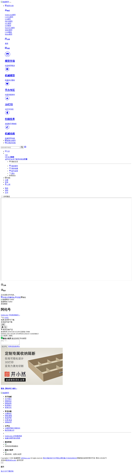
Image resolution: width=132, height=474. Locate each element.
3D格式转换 (11, 143)
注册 (6, 180)
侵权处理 (8, 422)
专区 (8, 48)
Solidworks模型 (10, 15)
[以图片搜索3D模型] (25, 147)
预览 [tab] (6, 188)
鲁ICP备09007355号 (50, 458)
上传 (8, 184)
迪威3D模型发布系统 (12, 438)
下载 (4, 327)
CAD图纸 (8, 32)
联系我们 (8, 405)
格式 (8, 10)
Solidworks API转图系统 (13, 436)
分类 (8, 39)
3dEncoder (12, 460)
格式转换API (9, 430)
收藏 (3, 324)
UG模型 (8, 19)
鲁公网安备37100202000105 (67, 458)
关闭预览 (6, 196)
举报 (19, 297)
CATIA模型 (9, 17)
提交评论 (4, 346)
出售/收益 (8, 420)
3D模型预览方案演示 (12, 428)
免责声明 (8, 418)
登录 (6, 182)
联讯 (7, 460)
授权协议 (8, 401)
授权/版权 (8, 416)
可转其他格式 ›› (14, 315)
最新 (6, 43)
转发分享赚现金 (9, 297)
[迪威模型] (5, 2)
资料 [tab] (6, 190)
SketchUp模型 (10, 28)
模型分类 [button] (10, 6)
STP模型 (8, 26)
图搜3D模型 (11, 140)
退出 (13, 173)
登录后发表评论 (14, 346)
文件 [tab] (6, 192)
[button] (68, 155)
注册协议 (8, 413)
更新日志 (8, 407)
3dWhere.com (25, 458)
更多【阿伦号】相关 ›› (9, 388)
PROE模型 (9, 21)
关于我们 (8, 399)
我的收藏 (14, 168)
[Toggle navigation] (10, 2)
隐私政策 (8, 403)
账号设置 (14, 171)
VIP (8, 151)
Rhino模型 (8, 34)
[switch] (2, 196)
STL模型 (8, 23)
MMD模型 (8, 30)
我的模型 (14, 166)
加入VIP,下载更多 (7, 471)
